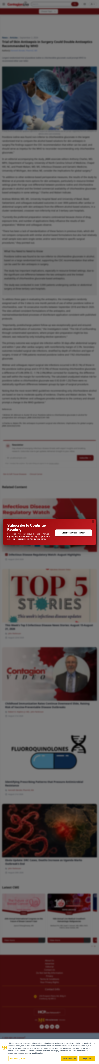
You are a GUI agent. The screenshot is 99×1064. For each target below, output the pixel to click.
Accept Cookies (69, 1058)
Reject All (87, 1058)
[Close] (95, 1043)
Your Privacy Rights (18, 1058)
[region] (49, 1051)
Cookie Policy (37, 1053)
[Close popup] (93, 521)
